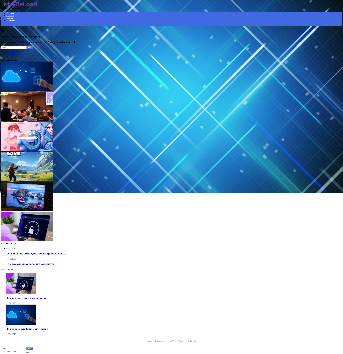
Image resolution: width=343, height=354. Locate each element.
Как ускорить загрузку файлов (26, 298)
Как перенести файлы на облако (27, 329)
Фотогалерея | (165, 341)
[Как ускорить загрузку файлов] (81, 227)
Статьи (9, 18)
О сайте (10, 15)
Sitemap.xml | (184, 341)
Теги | (175, 341)
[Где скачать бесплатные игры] (81, 167)
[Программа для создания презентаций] (81, 107)
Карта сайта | (153, 341)
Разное (193, 341)
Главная (10, 13)
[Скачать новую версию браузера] (81, 137)
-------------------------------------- (171, 339)
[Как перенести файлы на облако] (81, 77)
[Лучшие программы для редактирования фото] (81, 197)
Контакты (10, 20)
